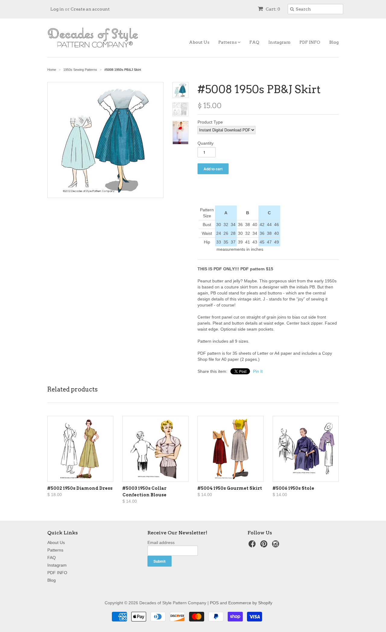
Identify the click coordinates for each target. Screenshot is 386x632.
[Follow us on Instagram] (276, 545)
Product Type (210, 122)
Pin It (258, 371)
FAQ (254, 42)
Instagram (279, 42)
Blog (334, 42)
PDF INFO (309, 42)
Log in (57, 9)
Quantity (206, 143)
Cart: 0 (272, 9)
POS (214, 602)
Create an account (90, 9)
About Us (199, 42)
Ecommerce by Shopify (250, 602)
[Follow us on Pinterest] (264, 545)
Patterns (228, 42)
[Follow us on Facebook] (253, 545)
